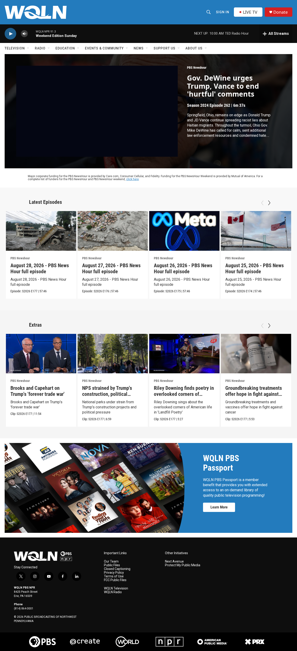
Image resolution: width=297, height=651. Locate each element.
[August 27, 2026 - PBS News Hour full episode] (112, 231)
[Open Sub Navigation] (28, 48)
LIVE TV (250, 12)
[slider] (31, 33)
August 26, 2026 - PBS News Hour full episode (183, 268)
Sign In (222, 12)
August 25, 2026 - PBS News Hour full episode (254, 268)
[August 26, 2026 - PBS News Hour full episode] (184, 231)
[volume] (24, 34)
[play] (10, 33)
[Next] (269, 203)
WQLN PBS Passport (221, 463)
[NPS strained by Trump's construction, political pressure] (112, 354)
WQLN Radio (113, 592)
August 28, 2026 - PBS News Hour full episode (39, 268)
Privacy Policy (114, 572)
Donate (280, 12)
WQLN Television (116, 588)
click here (132, 179)
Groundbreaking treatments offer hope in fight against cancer (253, 394)
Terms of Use (114, 576)
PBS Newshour (197, 67)
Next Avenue (174, 561)
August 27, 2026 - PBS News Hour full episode (111, 268)
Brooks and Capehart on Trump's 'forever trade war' (37, 391)
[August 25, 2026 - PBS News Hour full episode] (256, 231)
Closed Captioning (117, 569)
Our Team (111, 561)
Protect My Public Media (182, 565)
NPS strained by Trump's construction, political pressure (107, 394)
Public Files (112, 565)
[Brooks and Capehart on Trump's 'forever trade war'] (41, 354)
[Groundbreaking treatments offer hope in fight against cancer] (256, 354)
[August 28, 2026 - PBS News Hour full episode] (41, 231)
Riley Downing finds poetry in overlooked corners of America (184, 394)
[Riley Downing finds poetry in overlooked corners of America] (184, 354)
